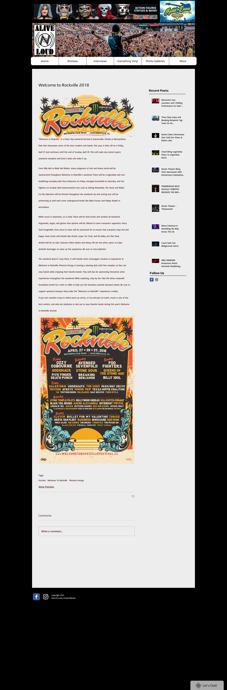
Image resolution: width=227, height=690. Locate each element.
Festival (42, 480)
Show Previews (46, 486)
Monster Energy (76, 480)
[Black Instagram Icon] (157, 280)
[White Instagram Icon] (45, 596)
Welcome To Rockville (57, 480)
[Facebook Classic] (152, 280)
